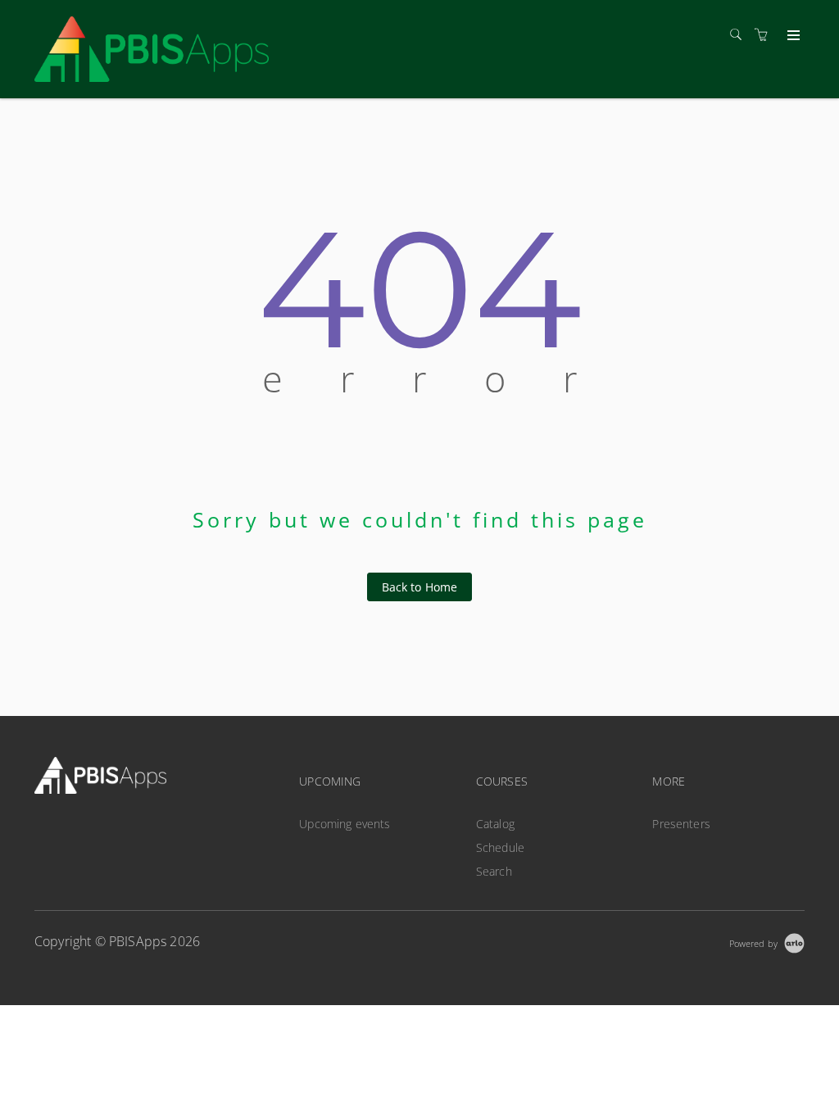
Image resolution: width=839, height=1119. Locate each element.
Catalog (495, 823)
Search (494, 871)
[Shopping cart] (765, 35)
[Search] (740, 35)
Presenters (681, 823)
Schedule (500, 847)
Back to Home (420, 587)
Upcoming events (344, 823)
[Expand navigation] (792, 36)
